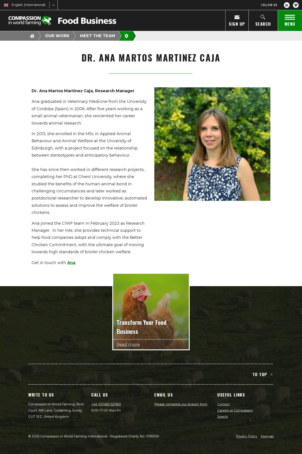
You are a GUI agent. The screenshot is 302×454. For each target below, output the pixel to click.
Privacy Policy (246, 436)
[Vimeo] (296, 5)
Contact (223, 404)
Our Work (57, 35)
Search (222, 417)
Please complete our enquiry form (180, 404)
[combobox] (11, 5)
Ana (71, 262)
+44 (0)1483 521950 (106, 404)
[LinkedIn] (287, 5)
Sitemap (267, 436)
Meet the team (97, 35)
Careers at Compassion (235, 410)
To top (259, 374)
